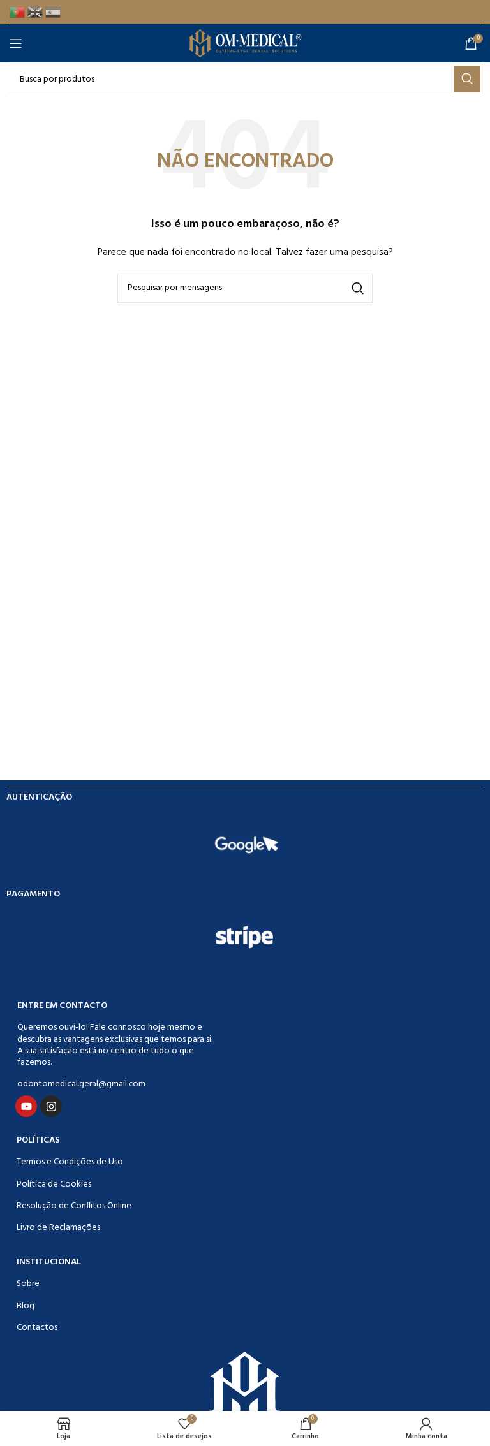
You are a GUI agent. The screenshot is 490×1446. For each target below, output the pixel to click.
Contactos (37, 1327)
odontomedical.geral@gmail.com (81, 1084)
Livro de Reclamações (58, 1227)
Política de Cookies (54, 1184)
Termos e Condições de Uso (70, 1162)
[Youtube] (26, 1106)
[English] (36, 12)
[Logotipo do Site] (245, 43)
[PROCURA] (467, 79)
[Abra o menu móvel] (18, 43)
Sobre (28, 1283)
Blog (25, 1306)
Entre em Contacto (62, 1005)
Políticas (38, 1140)
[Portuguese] (18, 12)
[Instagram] (51, 1106)
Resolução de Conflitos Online (74, 1206)
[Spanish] (54, 12)
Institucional (49, 1262)
